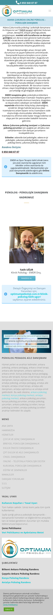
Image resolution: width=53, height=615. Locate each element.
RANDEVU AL (26, 278)
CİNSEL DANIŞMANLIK (14, 456)
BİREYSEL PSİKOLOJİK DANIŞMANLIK (21, 443)
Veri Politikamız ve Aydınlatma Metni (23, 532)
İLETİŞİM (6, 487)
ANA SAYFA (7, 425)
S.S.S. (4, 483)
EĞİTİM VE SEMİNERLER (15, 470)
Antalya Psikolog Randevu (16, 582)
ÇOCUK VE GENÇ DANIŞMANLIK (19, 439)
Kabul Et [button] (8, 609)
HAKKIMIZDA (8, 430)
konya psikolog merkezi (22, 395)
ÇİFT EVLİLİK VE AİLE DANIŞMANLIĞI (21, 452)
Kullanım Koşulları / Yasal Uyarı (19, 502)
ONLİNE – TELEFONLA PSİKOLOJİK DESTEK (24, 461)
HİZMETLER (7, 434)
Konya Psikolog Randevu (15, 578)
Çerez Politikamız (10, 604)
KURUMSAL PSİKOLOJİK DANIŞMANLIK (22, 465)
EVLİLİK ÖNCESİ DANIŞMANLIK (18, 447)
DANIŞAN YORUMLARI (13, 478)
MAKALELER (8, 474)
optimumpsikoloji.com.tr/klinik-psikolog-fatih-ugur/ (29, 295)
